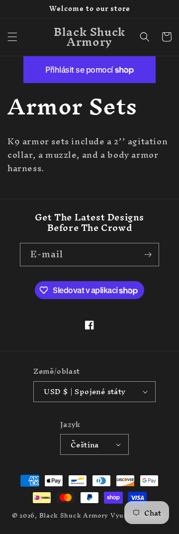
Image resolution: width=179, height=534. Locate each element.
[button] (12, 37)
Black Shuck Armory (74, 515)
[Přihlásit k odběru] (148, 254)
